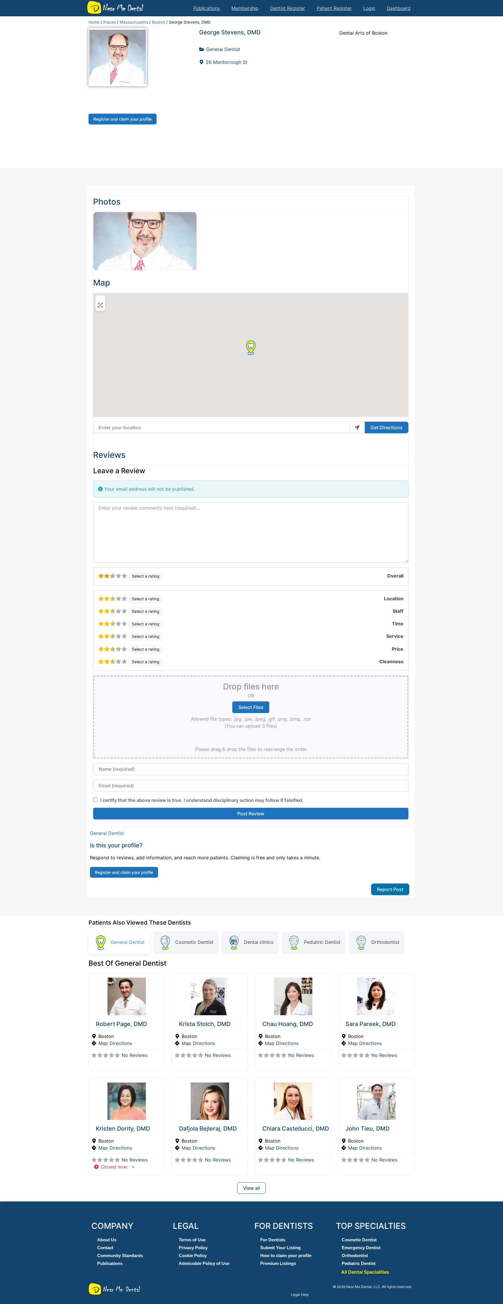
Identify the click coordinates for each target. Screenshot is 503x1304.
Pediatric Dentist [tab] (322, 942)
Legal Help (300, 1294)
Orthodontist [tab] (385, 942)
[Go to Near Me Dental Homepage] (94, 7)
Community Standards (120, 1255)
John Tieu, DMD (367, 1128)
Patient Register (334, 8)
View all (251, 1188)
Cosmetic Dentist (359, 1239)
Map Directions (115, 1043)
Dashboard (398, 8)
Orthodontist (355, 1255)
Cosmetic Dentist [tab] (194, 942)
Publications (206, 8)
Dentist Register (287, 8)
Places (109, 22)
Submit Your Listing (280, 1247)
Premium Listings (278, 1263)
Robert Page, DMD (121, 1023)
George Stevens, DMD (230, 32)
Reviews (109, 455)
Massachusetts (134, 22)
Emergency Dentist (361, 1247)
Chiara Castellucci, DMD (295, 1128)
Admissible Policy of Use (204, 1263)
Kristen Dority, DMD (123, 1128)
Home (94, 22)
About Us (106, 1239)
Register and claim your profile (122, 119)
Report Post (390, 889)
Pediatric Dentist (359, 1263)
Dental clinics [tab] (258, 942)
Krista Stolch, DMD (205, 1023)
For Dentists (272, 1239)
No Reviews (135, 1055)
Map (101, 283)
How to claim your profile (285, 1255)
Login (369, 8)
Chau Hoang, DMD (287, 1023)
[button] (251, 347)
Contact (105, 1247)
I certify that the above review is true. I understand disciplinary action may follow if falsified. (202, 800)
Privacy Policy (193, 1247)
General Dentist (223, 49)
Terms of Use (192, 1239)
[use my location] (357, 427)
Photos (107, 202)
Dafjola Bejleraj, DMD (208, 1128)
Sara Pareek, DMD (371, 1023)
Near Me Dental (123, 8)
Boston (158, 22)
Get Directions (387, 427)
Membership (244, 8)
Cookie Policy (193, 1255)
